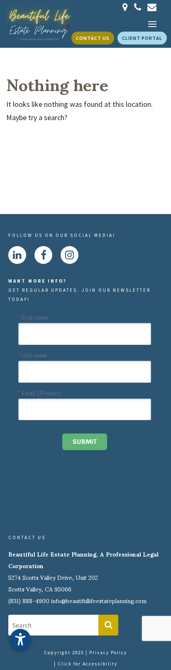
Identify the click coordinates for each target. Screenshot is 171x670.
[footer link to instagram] (69, 255)
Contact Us (93, 38)
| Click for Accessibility (85, 664)
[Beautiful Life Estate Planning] (39, 22)
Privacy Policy (108, 652)
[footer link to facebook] (43, 255)
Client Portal (142, 38)
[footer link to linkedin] (17, 255)
